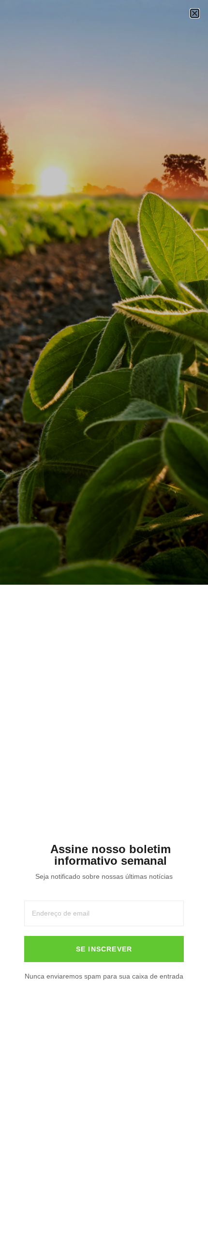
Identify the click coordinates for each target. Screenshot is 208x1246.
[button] (194, 13)
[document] (104, 623)
